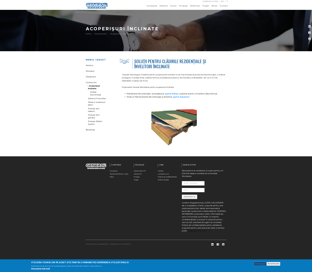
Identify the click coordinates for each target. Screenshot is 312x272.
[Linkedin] (309, 26)
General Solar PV (140, 171)
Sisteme (164, 6)
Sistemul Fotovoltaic (97, 98)
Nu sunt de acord (273, 264)
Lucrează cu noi (163, 174)
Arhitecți (89, 65)
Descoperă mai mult (197, 231)
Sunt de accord (260, 264)
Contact (224, 6)
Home (88, 34)
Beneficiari (90, 130)
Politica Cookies (163, 180)
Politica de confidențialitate (167, 177)
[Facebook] (309, 33)
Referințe (195, 6)
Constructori (101, 34)
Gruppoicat (126, 244)
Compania (151, 6)
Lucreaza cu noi (210, 1)
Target (205, 6)
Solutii (173, 6)
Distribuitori (91, 77)
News (214, 6)
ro (222, 1)
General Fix (138, 174)
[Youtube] (309, 39)
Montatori (90, 71)
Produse (183, 6)
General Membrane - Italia (119, 174)
